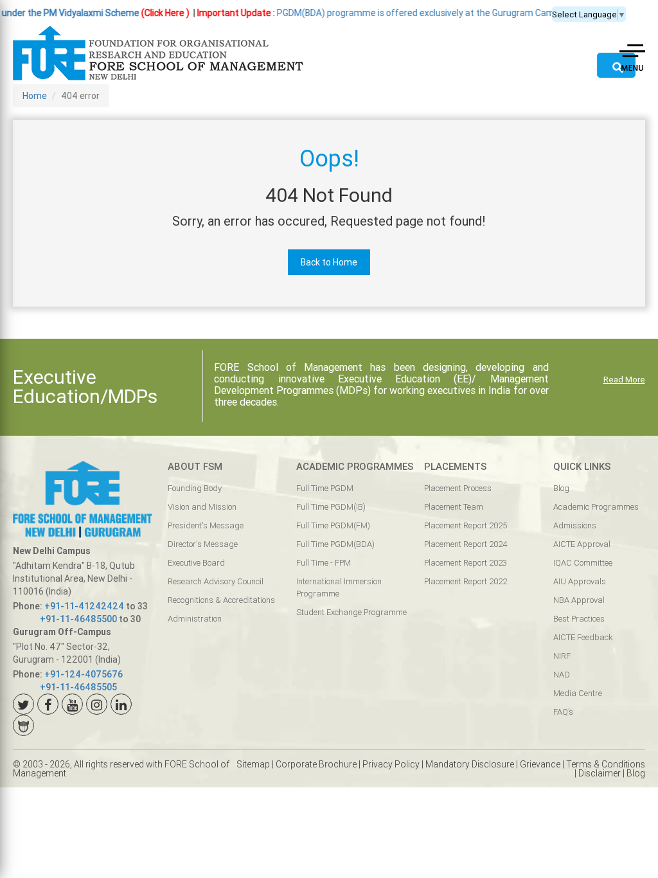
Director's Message (203, 544)
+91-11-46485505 (78, 687)
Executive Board (196, 562)
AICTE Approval (581, 544)
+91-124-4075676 (83, 674)
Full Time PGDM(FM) (333, 525)
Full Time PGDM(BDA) (335, 544)
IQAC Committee (582, 562)
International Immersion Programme (339, 587)
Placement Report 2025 (465, 525)
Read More (624, 379)
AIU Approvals (579, 581)
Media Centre (577, 693)
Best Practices (579, 618)
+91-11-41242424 (84, 606)
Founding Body (195, 488)
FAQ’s (563, 711)
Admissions (574, 525)
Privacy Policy (391, 764)
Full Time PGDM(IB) (331, 506)
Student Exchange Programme (351, 612)
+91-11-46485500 (78, 619)
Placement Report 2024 (465, 544)
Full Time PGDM (324, 488)
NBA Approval (579, 600)
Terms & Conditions (605, 764)
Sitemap (253, 764)
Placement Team (453, 506)
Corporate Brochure (316, 764)
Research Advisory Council (215, 581)
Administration (195, 618)
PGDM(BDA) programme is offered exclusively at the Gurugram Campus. (367, 13)
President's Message (206, 525)
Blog (561, 488)
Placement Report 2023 (465, 562)
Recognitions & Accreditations (221, 600)
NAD (561, 674)
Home (34, 96)
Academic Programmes (596, 506)
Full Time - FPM (323, 562)
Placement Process (458, 488)
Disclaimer (599, 773)
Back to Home (329, 262)
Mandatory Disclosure (469, 764)
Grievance (540, 764)
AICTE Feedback (582, 637)
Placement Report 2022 (465, 581)
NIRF (562, 655)
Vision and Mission (202, 506)
